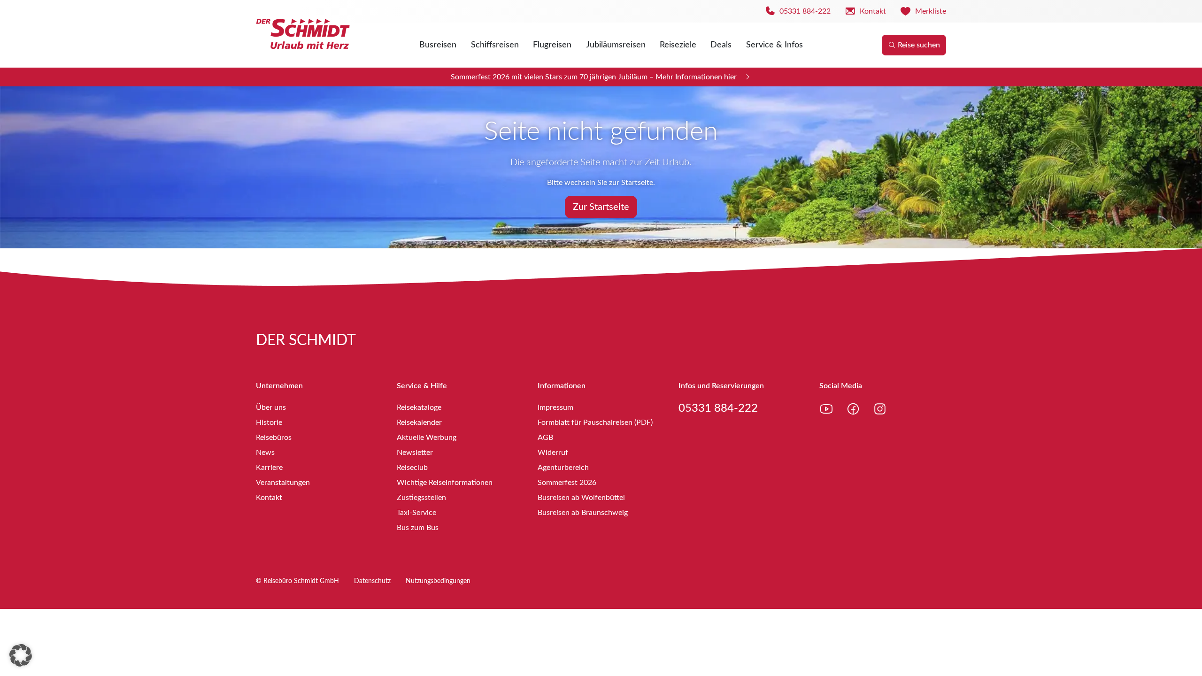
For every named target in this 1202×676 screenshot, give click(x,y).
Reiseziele (678, 45)
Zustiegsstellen (421, 497)
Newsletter (415, 452)
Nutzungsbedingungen (438, 581)
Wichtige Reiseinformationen (445, 482)
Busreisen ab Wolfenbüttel (581, 497)
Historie (269, 422)
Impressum (555, 407)
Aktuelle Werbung (426, 437)
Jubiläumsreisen (616, 45)
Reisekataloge (419, 407)
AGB (545, 437)
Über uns (271, 407)
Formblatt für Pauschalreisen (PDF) (595, 422)
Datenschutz (372, 581)
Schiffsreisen (495, 45)
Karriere (269, 467)
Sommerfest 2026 (567, 482)
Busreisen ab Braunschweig (583, 512)
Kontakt (269, 497)
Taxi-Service (416, 512)
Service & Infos (774, 45)
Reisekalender (419, 422)
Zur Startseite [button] (601, 207)
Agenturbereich (563, 467)
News (265, 452)
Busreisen (437, 45)
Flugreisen (552, 45)
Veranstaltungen (283, 482)
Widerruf (553, 452)
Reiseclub (412, 467)
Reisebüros (274, 437)
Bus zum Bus (418, 527)
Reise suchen (919, 45)
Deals (721, 45)
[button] (20, 655)
